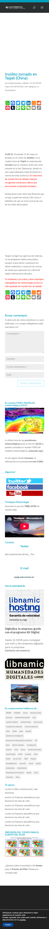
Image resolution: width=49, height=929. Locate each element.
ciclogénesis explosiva (14, 727)
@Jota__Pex (28, 554)
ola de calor (17, 759)
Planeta (33, 759)
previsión (22, 763)
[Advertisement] (24, 45)
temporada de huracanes (15, 773)
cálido (14, 731)
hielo (8, 745)
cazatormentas (26, 722)
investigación (31, 745)
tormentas (9, 777)
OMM (26, 759)
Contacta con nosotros (17, 650)
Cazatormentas (14, 83)
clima (8, 731)
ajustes (23, 920)
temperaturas (22, 768)
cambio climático (12, 722)
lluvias (23, 750)
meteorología (10, 754)
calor (34, 717)
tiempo (29, 773)
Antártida (17, 713)
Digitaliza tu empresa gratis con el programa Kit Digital (23, 630)
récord (31, 763)
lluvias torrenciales (34, 750)
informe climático (18, 745)
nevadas (28, 754)
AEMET (8, 713)
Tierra (36, 773)
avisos (25, 713)
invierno (9, 750)
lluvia (16, 750)
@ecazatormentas (13, 554)
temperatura (10, 768)
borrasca (9, 717)
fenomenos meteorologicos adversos (19, 740)
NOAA (8, 759)
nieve (36, 754)
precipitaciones (11, 763)
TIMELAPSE (30, 506)
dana (21, 731)
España (28, 731)
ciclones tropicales (31, 727)
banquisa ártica (35, 713)
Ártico (18, 777)
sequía (38, 763)
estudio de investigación (14, 736)
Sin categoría (30, 87)
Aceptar (8, 925)
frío (36, 740)
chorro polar (38, 722)
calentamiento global (22, 717)
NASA (20, 754)
